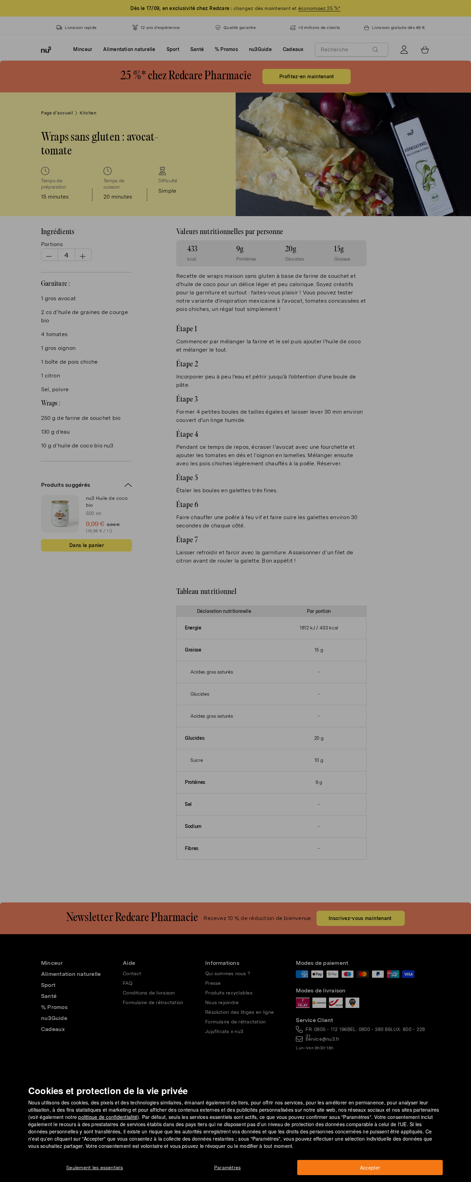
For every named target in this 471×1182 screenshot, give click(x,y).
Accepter (370, 1167)
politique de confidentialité (107, 1116)
